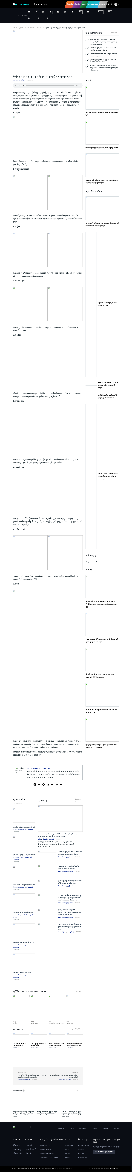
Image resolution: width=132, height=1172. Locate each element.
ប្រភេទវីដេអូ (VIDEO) (77, 1029)
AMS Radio (67, 1157)
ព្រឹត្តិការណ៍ (21, 28)
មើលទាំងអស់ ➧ (18, 804)
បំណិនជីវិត (39, 28)
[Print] (61, 784)
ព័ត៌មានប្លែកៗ (22, 80)
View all (80, 1091)
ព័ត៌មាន (35, 4)
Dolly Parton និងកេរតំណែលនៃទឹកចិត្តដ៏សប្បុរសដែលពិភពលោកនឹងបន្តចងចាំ (103, 55)
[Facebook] (35, 784)
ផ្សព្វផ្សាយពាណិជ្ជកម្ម (83, 1145)
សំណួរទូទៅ (81, 1153)
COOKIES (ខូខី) (114, 1169)
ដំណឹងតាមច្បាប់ (105, 1169)
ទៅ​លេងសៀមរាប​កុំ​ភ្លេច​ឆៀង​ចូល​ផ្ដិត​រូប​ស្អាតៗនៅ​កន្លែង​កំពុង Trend (102, 148)
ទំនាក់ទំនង (81, 1149)
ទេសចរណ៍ (29, 1145)
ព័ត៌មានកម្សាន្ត (23, 857)
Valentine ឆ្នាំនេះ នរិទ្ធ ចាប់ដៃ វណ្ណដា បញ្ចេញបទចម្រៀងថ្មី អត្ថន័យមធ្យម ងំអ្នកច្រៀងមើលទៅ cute (72, 1114)
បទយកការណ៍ (21, 830)
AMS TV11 (67, 1153)
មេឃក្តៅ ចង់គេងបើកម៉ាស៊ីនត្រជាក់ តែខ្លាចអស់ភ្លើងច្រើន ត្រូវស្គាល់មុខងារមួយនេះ (47, 1113)
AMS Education (46, 1145)
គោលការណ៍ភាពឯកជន (94, 1169)
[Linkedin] (48, 784)
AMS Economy (45, 1149)
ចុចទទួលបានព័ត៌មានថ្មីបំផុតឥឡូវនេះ (104, 1152)
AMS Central (68, 1145)
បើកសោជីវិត (69, 4)
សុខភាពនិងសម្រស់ (29, 830)
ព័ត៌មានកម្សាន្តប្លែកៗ (18, 1153)
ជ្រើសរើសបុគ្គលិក (83, 1157)
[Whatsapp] (57, 784)
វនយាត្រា (84, 4)
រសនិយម (43, 4)
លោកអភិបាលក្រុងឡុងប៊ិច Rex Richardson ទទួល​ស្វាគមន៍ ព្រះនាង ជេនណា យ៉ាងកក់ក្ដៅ (103, 49)
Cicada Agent (92, 4)
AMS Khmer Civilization (49, 1157)
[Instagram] (44, 784)
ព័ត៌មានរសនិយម (31, 28)
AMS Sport (67, 1149)
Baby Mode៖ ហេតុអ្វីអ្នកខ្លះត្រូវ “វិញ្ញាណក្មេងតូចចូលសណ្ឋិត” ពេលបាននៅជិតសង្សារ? (108, 385)
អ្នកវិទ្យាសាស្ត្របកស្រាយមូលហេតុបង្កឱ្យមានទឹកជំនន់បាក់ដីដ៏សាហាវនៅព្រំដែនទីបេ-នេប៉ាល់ (103, 61)
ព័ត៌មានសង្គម (64, 886)
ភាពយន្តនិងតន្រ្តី (50, 839)
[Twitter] (39, 784)
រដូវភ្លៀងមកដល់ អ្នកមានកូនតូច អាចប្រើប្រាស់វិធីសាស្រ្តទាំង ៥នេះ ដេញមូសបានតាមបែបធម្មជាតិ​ (23, 1114)
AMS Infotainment (47, 1153)
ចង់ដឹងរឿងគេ (77, 4)
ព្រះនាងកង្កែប (102, 4)
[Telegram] (52, 784)
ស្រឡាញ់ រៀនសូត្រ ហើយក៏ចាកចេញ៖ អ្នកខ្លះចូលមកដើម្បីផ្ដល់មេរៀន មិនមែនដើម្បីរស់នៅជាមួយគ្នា (108, 476)
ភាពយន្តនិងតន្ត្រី (17, 1149)
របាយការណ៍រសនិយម (24, 915)
